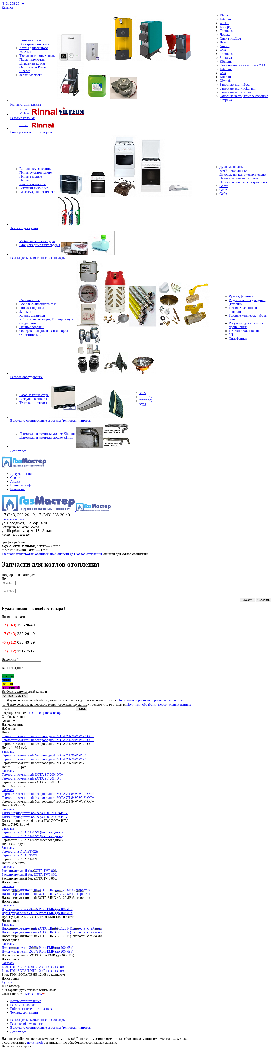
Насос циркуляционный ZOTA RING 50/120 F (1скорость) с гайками (52, 928)
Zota (223, 50)
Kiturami (226, 19)
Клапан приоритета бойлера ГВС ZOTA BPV (35, 813)
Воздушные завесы (33, 399)
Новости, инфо (21, 485)
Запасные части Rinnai (236, 92)
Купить (7, 982)
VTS (142, 393)
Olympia (225, 80)
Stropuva (226, 57)
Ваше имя (10, 659)
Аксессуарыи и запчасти (37, 192)
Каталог (7, 7)
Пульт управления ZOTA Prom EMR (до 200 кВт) (37, 947)
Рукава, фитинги (241, 296)
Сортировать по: (14, 713)
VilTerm (24, 113)
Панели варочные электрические (243, 182)
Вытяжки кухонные (33, 188)
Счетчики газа (29, 300)
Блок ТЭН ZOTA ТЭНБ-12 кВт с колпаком (33, 967)
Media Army (33, 994)
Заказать (8, 751)
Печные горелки (31, 327)
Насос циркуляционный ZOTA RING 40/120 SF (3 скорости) (46, 890)
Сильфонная (238, 338)
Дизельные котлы (32, 63)
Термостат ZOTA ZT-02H (20, 851)
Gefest (223, 186)
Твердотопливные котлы (37, 55)
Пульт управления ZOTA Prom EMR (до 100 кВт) (37, 909)
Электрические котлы (35, 44)
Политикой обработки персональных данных (151, 700)
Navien (224, 46)
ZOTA (224, 23)
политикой (35, 1042)
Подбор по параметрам (18, 575)
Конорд (225, 27)
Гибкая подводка (31, 308)
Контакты (17, 489)
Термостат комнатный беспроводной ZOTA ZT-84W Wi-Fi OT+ (48, 794)
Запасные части (30, 75)
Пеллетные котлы (32, 59)
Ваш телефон (12, 668)
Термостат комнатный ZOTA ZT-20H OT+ (32, 774)
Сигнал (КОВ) (230, 38)
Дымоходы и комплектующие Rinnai (46, 437)
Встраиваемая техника (35, 168)
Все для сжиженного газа (37, 304)
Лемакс (225, 34)
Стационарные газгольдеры (39, 245)
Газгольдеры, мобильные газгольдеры (37, 258)
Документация (21, 474)
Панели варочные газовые (238, 178)
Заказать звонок (13, 519)
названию (34, 713)
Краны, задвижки (32, 315)
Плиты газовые (30, 176)
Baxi (223, 42)
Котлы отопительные (25, 104)
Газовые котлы (30, 40)
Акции (15, 481)
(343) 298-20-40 (13, 3)
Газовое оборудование (26, 377)
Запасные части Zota (235, 84)
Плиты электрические (35, 172)
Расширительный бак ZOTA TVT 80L (29, 870)
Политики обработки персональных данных (158, 704)
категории (56, 713)
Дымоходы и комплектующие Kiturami (47, 433)
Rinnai (224, 15)
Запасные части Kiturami (237, 88)
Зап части (26, 311)
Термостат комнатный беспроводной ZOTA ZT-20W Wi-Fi (44, 755)
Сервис (15, 477)
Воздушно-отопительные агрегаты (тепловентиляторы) (50, 420)
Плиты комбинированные (32, 182)
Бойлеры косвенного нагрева (31, 132)
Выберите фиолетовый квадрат (24, 691)
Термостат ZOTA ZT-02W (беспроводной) (32, 832)
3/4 (231, 334)
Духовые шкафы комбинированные (233, 168)
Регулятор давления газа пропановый (246, 325)
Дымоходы (18, 450)
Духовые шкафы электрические (242, 174)
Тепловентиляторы (33, 402)
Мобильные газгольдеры (37, 241)
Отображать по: (13, 716)
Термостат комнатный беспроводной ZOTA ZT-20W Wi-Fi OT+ (48, 736)
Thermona (227, 30)
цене (45, 713)
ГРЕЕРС (145, 397)
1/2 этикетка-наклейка (245, 331)
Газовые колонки (22, 118)
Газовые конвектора (34, 395)
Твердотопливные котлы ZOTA (243, 65)
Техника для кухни (24, 228)
